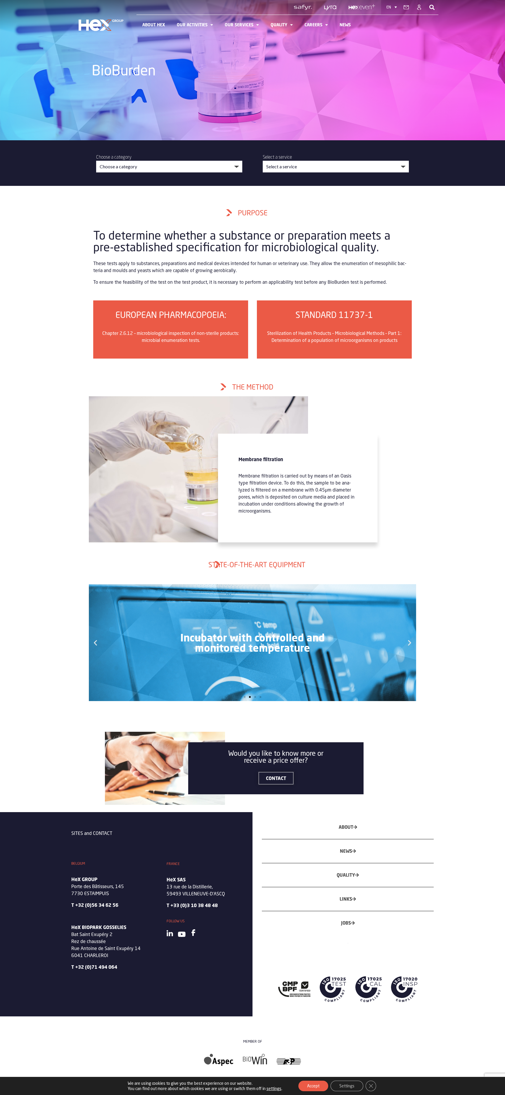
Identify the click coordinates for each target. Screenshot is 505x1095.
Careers (313, 24)
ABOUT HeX (153, 24)
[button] (95, 642)
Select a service (277, 157)
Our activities (192, 24)
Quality (279, 24)
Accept (313, 1085)
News (345, 24)
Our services (239, 24)
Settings (346, 1085)
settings (274, 1088)
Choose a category (114, 157)
